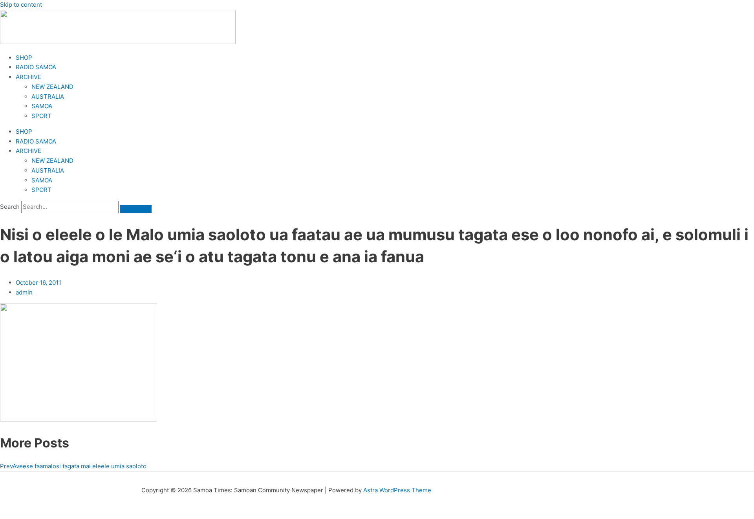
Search (10, 206)
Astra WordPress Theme (397, 490)
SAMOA (41, 106)
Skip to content (21, 4)
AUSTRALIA (47, 96)
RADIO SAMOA (36, 67)
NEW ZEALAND (52, 86)
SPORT (41, 116)
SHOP (24, 57)
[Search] (136, 209)
